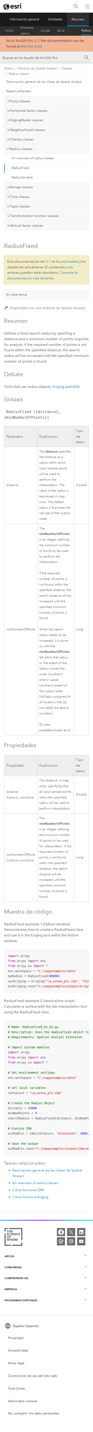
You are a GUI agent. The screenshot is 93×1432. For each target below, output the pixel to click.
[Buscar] (76, 6)
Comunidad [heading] (13, 1267)
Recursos (78, 19)
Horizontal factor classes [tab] (29, 111)
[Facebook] (61, 1232)
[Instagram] (71, 1241)
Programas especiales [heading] (21, 1300)
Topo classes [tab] (20, 206)
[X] (71, 1232)
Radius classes (19, 74)
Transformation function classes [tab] (34, 216)
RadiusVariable (22, 177)
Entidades (55, 19)
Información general (24, 19)
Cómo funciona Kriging (30, 1197)
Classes (66, 68)
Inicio (9, 31)
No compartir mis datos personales (33, 1413)
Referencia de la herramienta (65, 30)
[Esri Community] (61, 1241)
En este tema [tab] (16, 294)
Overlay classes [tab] (22, 139)
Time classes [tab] (20, 197)
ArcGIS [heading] (9, 1256)
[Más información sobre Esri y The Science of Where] (13, 1238)
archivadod (69, 261)
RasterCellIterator (18, 91)
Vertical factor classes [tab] (26, 225)
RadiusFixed (20, 168)
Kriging (58, 387)
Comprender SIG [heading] (16, 1278)
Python (86, 31)
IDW (75, 387)
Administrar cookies (22, 1401)
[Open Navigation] (87, 6)
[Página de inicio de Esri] (12, 6)
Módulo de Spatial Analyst (38, 68)
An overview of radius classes (33, 158)
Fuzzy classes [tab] (20, 101)
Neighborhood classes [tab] (27, 130)
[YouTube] (81, 1241)
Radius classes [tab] (21, 149)
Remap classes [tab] (21, 187)
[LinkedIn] (81, 1232)
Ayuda (45, 31)
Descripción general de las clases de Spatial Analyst (43, 82)
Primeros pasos (27, 30)
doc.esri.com (31, 46)
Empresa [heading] (11, 1289)
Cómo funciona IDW (28, 1190)
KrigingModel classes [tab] (26, 120)
